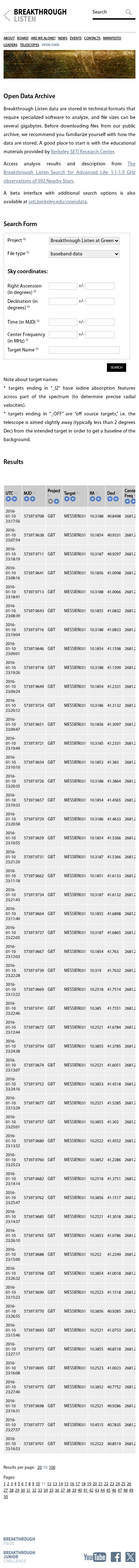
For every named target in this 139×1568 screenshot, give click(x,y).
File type (16, 253)
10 (38, 1484)
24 (117, 1484)
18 (83, 1484)
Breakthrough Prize (19, 1541)
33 (40, 1490)
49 (131, 1490)
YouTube (95, 1557)
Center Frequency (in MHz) (26, 338)
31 (28, 1490)
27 (6, 1490)
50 (6, 1497)
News (62, 38)
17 (78, 1484)
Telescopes (29, 45)
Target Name (21, 350)
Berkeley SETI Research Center (82, 152)
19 (89, 1484)
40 (80, 1490)
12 (49, 1484)
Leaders (10, 45)
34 (45, 1490)
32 (34, 1490)
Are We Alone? (43, 38)
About (9, 38)
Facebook (116, 1557)
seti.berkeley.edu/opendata (58, 202)
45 (108, 1490)
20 (39, 1467)
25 (123, 1484)
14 (60, 1484)
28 (11, 1490)
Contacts (92, 38)
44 (103, 1490)
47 (120, 1490)
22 (106, 1484)
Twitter (130, 1557)
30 (23, 1490)
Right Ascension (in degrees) (24, 289)
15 (66, 1484)
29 (17, 1490)
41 (85, 1490)
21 (100, 1484)
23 (112, 1484)
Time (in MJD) (22, 322)
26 (129, 1484)
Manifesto (112, 38)
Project (15, 240)
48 (125, 1490)
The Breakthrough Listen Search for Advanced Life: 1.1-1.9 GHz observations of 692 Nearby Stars (69, 172)
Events (76, 38)
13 (55, 1484)
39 (74, 1490)
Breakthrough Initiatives (7, 15)
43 (97, 1490)
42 (91, 1490)
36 (57, 1490)
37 (63, 1490)
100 (52, 1467)
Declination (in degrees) (22, 305)
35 (51, 1490)
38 (68, 1490)
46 (114, 1490)
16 (72, 1484)
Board (23, 38)
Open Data (50, 45)
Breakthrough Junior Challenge (19, 1556)
